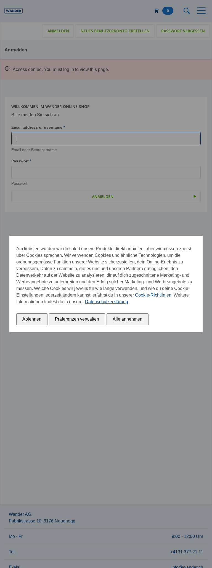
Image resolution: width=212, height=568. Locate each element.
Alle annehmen (127, 319)
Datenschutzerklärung (106, 301)
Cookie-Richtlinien (153, 295)
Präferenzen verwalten (77, 319)
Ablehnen (31, 319)
